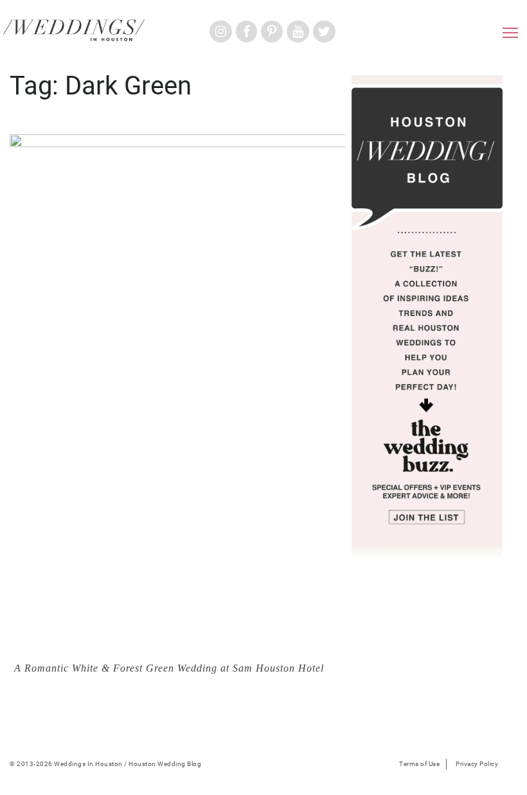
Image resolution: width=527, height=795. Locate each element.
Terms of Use (419, 763)
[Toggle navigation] (510, 36)
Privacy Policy (477, 763)
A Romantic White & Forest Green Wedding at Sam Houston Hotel (169, 668)
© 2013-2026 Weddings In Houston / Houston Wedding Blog (105, 763)
